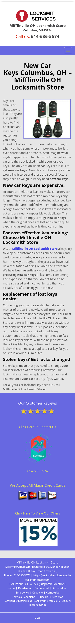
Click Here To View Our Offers (37, 513)
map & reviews (47, 571)
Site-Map (57, 597)
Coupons (37, 592)
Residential (24, 588)
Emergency (22, 592)
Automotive (59, 588)
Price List (44, 597)
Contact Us (53, 592)
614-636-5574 (45, 36)
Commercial (42, 588)
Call (38, 617)
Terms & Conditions (23, 597)
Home (11, 588)
